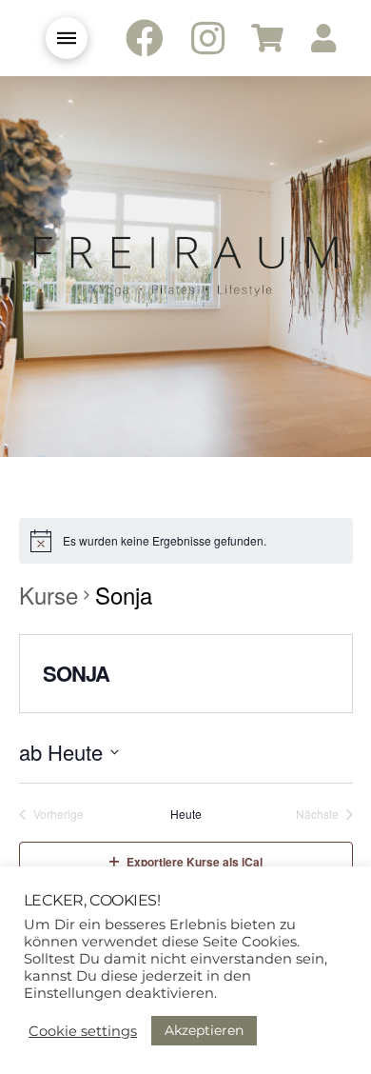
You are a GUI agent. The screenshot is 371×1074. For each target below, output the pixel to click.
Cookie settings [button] (83, 1031)
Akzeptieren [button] (204, 1030)
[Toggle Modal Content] (67, 38)
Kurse (48, 595)
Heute (186, 814)
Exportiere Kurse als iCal (195, 861)
